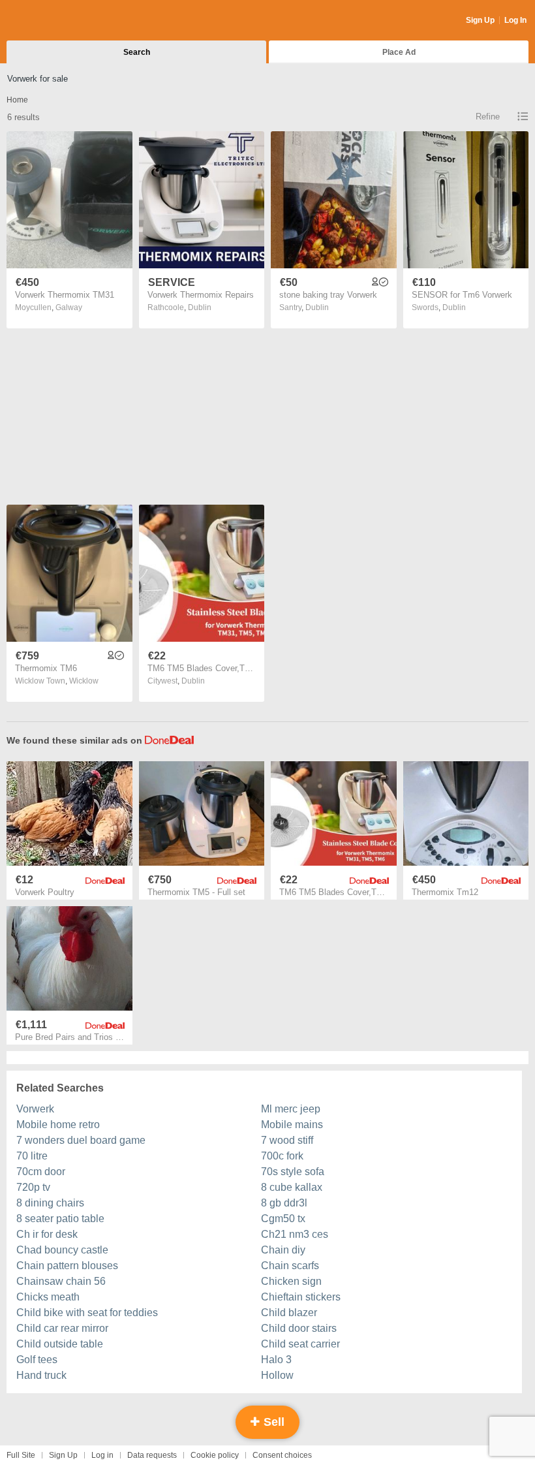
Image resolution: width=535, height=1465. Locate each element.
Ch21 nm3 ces (294, 1234)
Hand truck (41, 1375)
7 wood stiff (287, 1140)
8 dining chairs (50, 1202)
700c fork (282, 1155)
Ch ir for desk (47, 1234)
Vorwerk (35, 1108)
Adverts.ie (58, 21)
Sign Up (480, 20)
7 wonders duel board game (80, 1140)
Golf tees (36, 1359)
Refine (488, 116)
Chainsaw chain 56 (61, 1281)
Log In (515, 20)
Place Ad (399, 52)
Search (136, 52)
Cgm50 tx (283, 1218)
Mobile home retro (58, 1124)
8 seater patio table (60, 1218)
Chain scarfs (290, 1265)
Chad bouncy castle (62, 1249)
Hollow (277, 1375)
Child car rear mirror (62, 1328)
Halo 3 (276, 1359)
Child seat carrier (300, 1343)
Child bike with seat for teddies (87, 1312)
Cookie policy (215, 1455)
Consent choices (282, 1455)
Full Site (21, 1455)
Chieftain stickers (301, 1296)
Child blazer (289, 1312)
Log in (102, 1455)
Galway (68, 307)
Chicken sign (291, 1281)
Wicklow (84, 680)
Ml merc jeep (290, 1108)
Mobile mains (292, 1124)
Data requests (152, 1455)
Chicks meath (48, 1296)
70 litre (32, 1155)
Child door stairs (299, 1328)
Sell (272, 1421)
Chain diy (283, 1249)
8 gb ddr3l (284, 1202)
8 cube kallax (291, 1187)
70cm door (40, 1171)
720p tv (33, 1187)
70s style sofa (292, 1171)
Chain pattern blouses (67, 1265)
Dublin (199, 307)
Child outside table (59, 1343)
